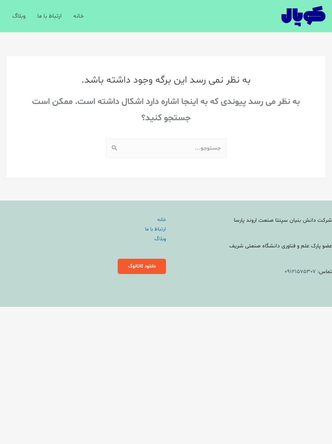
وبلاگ (19, 16)
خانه (78, 16)
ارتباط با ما (49, 16)
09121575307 (300, 271)
